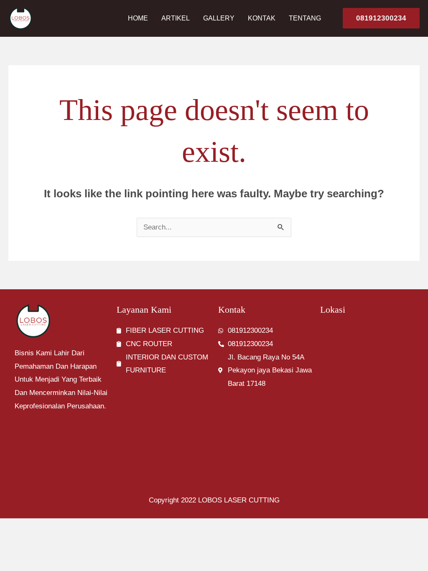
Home (138, 18)
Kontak (261, 18)
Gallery (218, 18)
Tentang (305, 18)
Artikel (175, 18)
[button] (378, 18)
